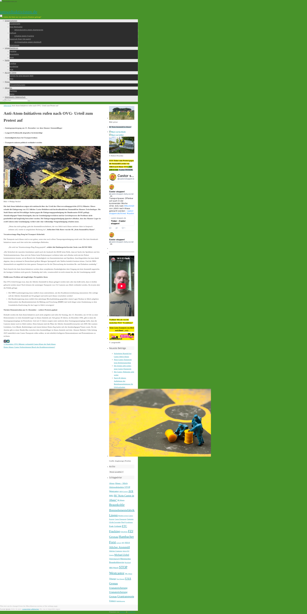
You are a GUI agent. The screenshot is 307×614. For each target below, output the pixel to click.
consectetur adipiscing (30, 609)
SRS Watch (113, 568)
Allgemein (7, 106)
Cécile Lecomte (115, 522)
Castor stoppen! (131, 176)
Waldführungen (120, 601)
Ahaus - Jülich (121, 483)
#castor (130, 213)
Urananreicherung (118, 588)
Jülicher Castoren (115, 551)
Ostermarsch (114, 559)
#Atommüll (129, 206)
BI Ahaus (121, 500)
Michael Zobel (121, 554)
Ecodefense (129, 522)
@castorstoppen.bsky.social (130, 179)
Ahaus (112, 483)
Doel (123, 522)
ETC (124, 526)
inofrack (118, 543)
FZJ (130, 531)
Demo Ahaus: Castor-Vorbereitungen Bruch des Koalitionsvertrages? (29, 347)
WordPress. (132, 612)
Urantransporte (125, 596)
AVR (130, 491)
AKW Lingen (123, 491)
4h (111, 196)
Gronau (113, 536)
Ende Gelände (115, 526)
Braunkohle (117, 505)
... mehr (126, 330)
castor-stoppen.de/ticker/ (121, 212)
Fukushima (124, 532)
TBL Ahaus (128, 574)
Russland (128, 562)
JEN (123, 543)
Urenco (112, 601)
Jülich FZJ (126, 551)
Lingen (111, 555)
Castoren (130, 519)
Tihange (112, 579)
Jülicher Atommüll (119, 547)
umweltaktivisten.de (18, 11)
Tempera (123, 612)
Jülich (127, 542)
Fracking (114, 531)
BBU (111, 495)
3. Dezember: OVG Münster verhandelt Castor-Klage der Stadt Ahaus (30, 344)
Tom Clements (120, 579)
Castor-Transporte (120, 519)
